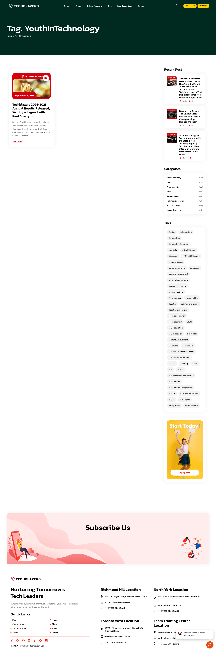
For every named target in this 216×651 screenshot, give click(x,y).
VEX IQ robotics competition (181, 375)
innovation (195, 267)
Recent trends (173, 196)
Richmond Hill (192, 297)
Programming (175, 297)
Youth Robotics (191, 405)
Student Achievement (178, 339)
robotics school (175, 321)
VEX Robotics (174, 381)
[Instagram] (17, 640)
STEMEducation (175, 333)
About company (174, 177)
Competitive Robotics (178, 243)
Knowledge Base (174, 186)
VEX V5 (172, 393)
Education (173, 255)
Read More (17, 141)
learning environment (178, 273)
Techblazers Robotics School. (181, 351)
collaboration (186, 231)
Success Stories (174, 205)
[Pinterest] (40, 640)
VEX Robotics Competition (180, 387)
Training (184, 363)
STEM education (176, 327)
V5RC (195, 363)
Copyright (21, 645)
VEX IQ (180, 369)
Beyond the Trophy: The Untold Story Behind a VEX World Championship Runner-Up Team (190, 116)
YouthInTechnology (23, 35)
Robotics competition (178, 309)
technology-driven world (179, 357)
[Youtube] (23, 640)
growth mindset (176, 261)
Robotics (172, 303)
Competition (174, 237)
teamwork (173, 345)
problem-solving (176, 291)
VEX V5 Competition (189, 393)
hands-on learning (177, 267)
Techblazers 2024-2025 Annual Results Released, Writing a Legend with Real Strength (31, 110)
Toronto (172, 363)
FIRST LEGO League (191, 255)
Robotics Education (175, 200)
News (169, 191)
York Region (184, 399)
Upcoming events (174, 210)
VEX (170, 369)
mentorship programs (178, 279)
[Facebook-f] (11, 640)
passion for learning (177, 285)
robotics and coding (190, 303)
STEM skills (192, 333)
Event (169, 182)
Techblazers (188, 345)
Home (9, 35)
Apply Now (185, 472)
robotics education (177, 315)
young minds (174, 405)
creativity (173, 249)
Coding (172, 231)
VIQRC (171, 399)
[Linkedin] (29, 640)
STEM (189, 321)
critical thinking (189, 249)
